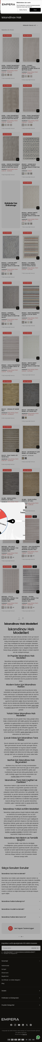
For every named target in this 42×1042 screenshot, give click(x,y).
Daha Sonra (23, 10)
